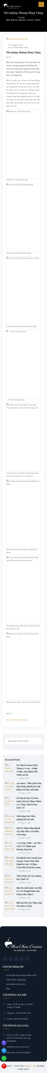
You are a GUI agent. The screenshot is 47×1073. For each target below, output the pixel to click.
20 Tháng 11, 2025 (24, 793)
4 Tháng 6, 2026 (23, 778)
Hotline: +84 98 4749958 (17, 1019)
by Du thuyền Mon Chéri (18, 47)
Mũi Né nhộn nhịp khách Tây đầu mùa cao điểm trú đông (28, 831)
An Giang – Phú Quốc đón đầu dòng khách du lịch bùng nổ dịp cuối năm (28, 786)
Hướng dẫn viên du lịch (15, 984)
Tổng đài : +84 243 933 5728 (19, 1013)
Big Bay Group (30, 1066)
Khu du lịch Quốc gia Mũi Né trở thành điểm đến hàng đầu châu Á (29, 891)
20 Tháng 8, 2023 (15, 45)
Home (21, 18)
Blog (8, 988)
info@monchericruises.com (18, 1047)
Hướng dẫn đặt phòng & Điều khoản (21, 975)
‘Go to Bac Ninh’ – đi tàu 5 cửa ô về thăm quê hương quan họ (29, 846)
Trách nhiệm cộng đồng (16, 979)
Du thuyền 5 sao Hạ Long (16, 720)
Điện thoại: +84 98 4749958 (18, 1052)
